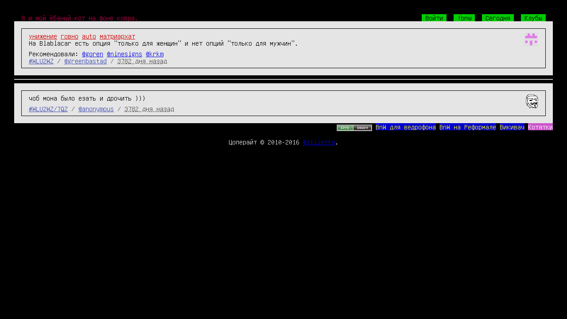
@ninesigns (124, 53)
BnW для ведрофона (406, 126)
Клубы (533, 17)
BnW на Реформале (467, 126)
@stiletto (319, 141)
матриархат (117, 35)
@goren (92, 53)
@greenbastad (85, 60)
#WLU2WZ (41, 60)
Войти (434, 17)
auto (89, 35)
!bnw (464, 17)
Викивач (512, 126)
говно (69, 35)
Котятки (540, 126)
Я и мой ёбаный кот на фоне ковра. (79, 17)
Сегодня (497, 17)
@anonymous (96, 108)
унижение (43, 35)
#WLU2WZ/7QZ (48, 108)
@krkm (154, 53)
